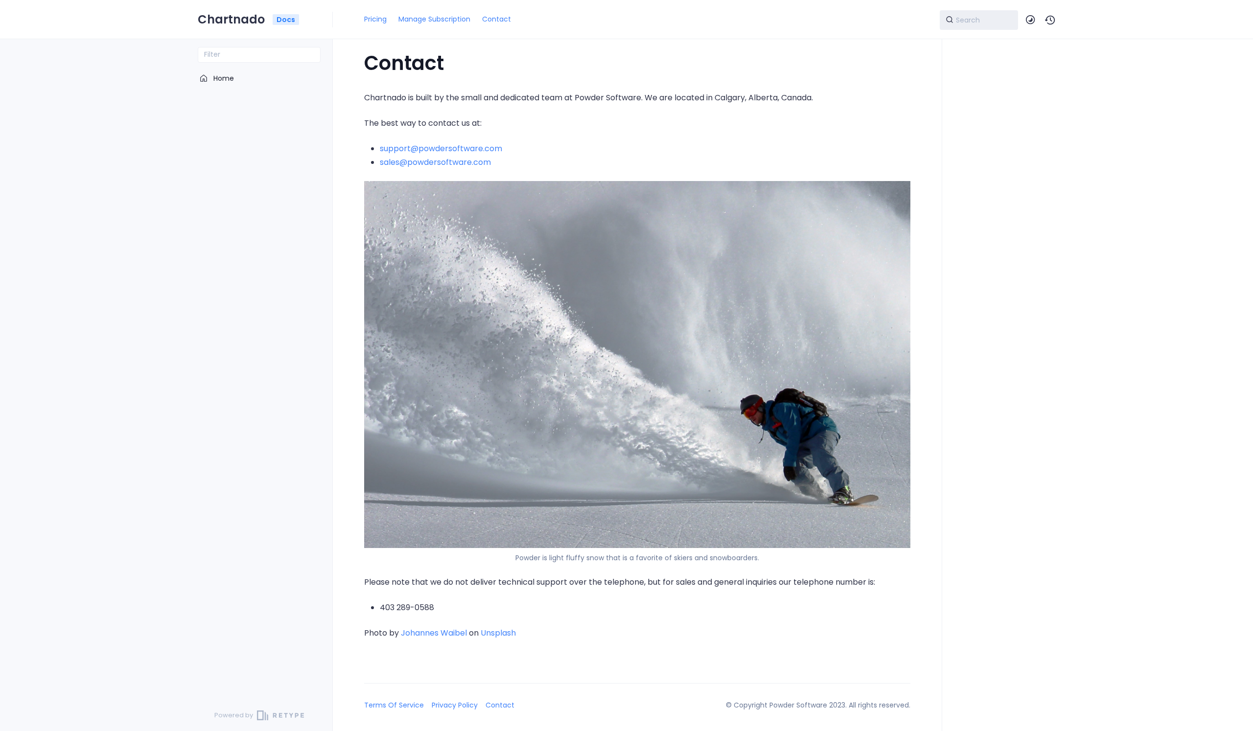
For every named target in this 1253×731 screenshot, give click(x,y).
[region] (259, 381)
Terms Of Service (394, 705)
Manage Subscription (434, 19)
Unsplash (498, 633)
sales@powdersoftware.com (435, 162)
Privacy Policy (455, 705)
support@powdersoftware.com (441, 148)
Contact (496, 19)
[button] (1050, 20)
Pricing (375, 19)
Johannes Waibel (434, 633)
